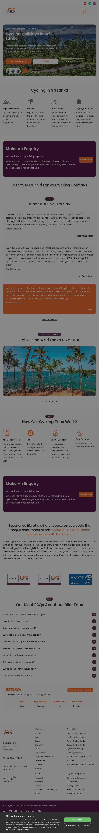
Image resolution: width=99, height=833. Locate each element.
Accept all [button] (77, 820)
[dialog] (49, 822)
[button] (34, 829)
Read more (53, 827)
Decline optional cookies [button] (77, 826)
